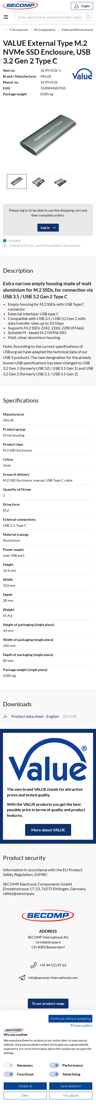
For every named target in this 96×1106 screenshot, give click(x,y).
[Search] (88, 17)
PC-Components (44, 30)
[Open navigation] (6, 17)
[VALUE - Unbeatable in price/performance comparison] (48, 760)
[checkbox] (9, 1065)
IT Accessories (18, 30)
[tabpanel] (48, 136)
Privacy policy (81, 1025)
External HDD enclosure (77, 30)
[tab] (17, 181)
